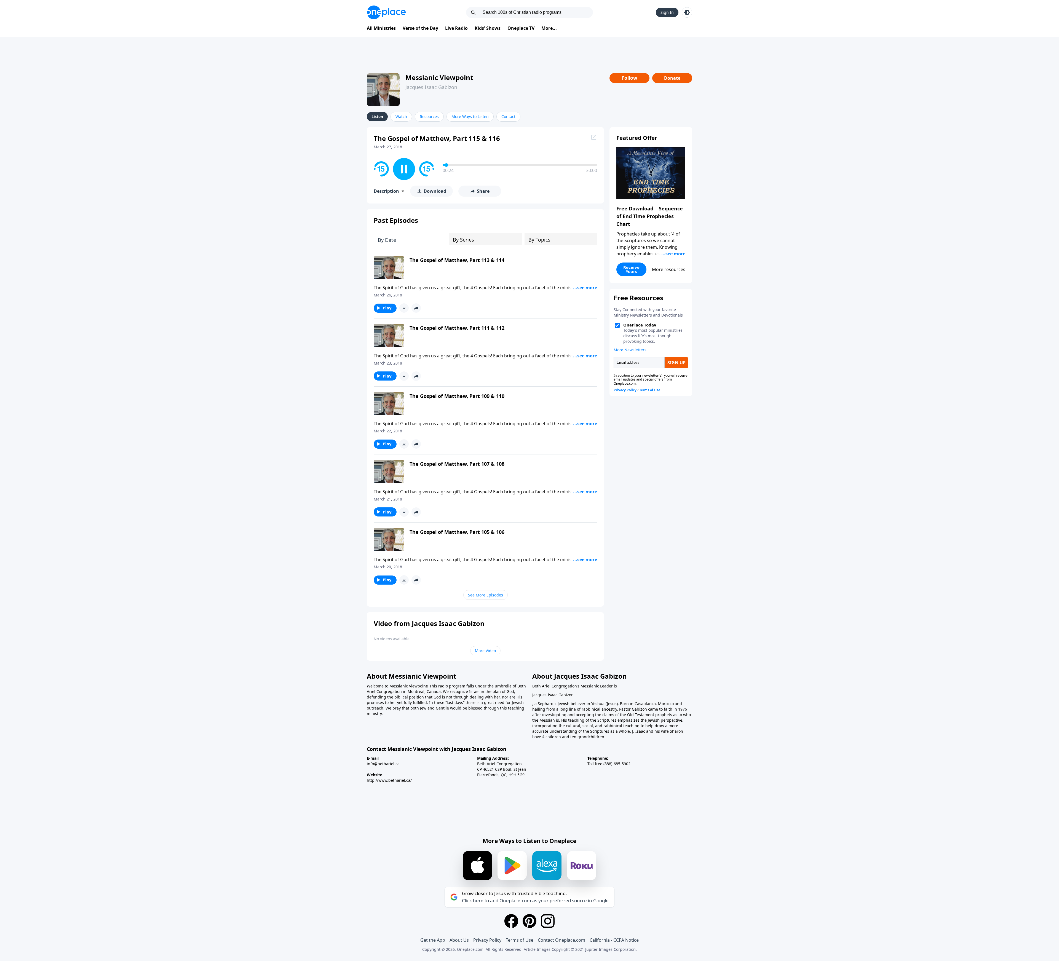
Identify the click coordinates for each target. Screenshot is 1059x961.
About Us (459, 940)
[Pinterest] (529, 921)
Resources (429, 116)
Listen (377, 116)
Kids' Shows (488, 28)
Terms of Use (519, 940)
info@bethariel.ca (383, 763)
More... (549, 28)
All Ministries (381, 28)
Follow (629, 78)
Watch (401, 116)
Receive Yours (631, 269)
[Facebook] (511, 921)
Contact (508, 116)
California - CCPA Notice (614, 940)
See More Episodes (485, 595)
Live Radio (456, 28)
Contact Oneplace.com (561, 940)
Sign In (667, 12)
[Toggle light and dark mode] (687, 12)
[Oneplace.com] (386, 12)
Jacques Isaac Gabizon (431, 87)
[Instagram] (548, 921)
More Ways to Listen (470, 116)
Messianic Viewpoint (439, 77)
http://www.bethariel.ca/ (389, 780)
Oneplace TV (520, 28)
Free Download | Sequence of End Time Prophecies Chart (649, 216)
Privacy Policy (487, 940)
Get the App (432, 940)
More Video (485, 650)
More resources (668, 269)
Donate (672, 78)
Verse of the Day (420, 28)
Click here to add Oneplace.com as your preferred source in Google (535, 901)
